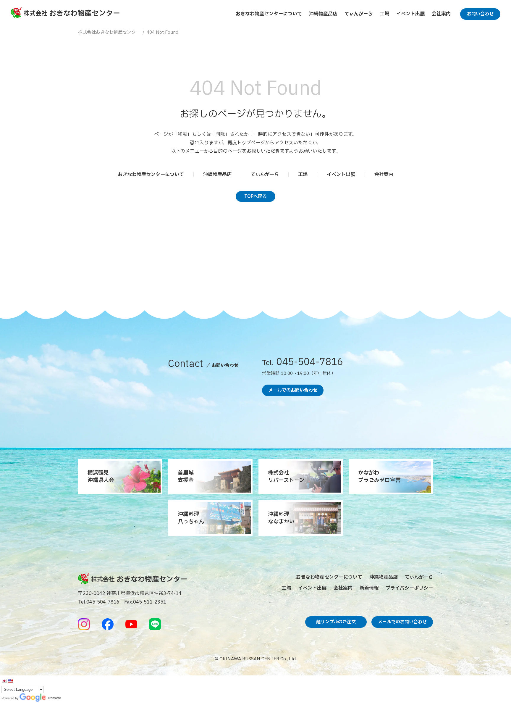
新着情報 (369, 588)
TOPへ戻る (255, 196)
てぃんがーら (359, 13)
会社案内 (441, 13)
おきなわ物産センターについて (269, 13)
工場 (384, 13)
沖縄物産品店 (323, 13)
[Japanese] (4, 680)
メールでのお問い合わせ (293, 390)
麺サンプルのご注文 (336, 622)
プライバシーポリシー (409, 588)
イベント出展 (410, 13)
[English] (10, 680)
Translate (33, 698)
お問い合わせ (480, 14)
